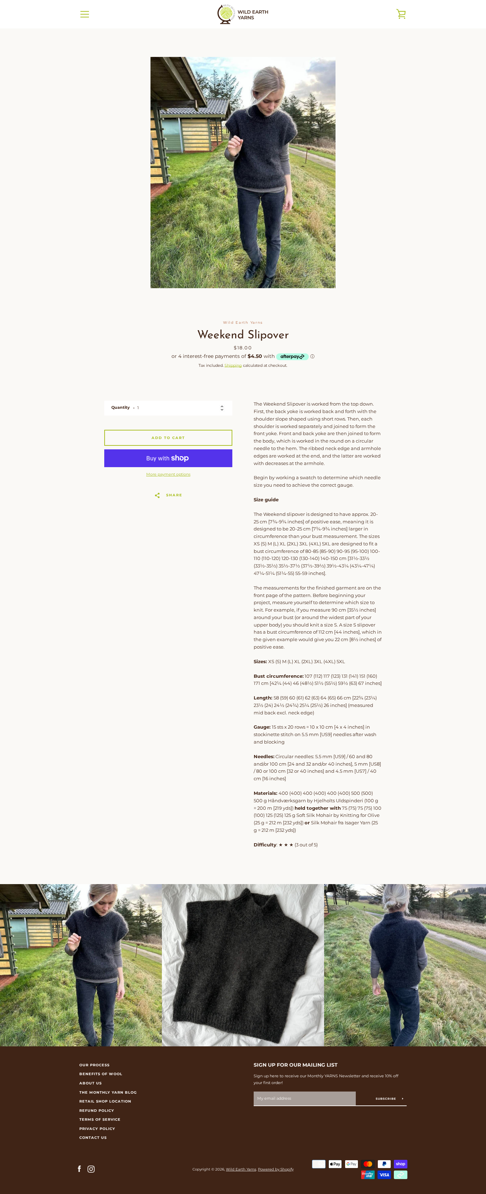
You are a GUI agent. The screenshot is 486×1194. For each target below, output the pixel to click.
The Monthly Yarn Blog (108, 1092)
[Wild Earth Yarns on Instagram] (91, 1169)
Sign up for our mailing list (296, 1065)
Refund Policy (96, 1111)
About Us (90, 1083)
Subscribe (386, 1098)
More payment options (168, 474)
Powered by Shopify (276, 1169)
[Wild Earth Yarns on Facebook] (79, 1169)
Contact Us (93, 1138)
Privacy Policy (97, 1129)
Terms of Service (100, 1119)
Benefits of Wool (100, 1074)
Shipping (233, 365)
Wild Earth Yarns (241, 1169)
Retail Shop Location (105, 1101)
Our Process (94, 1065)
